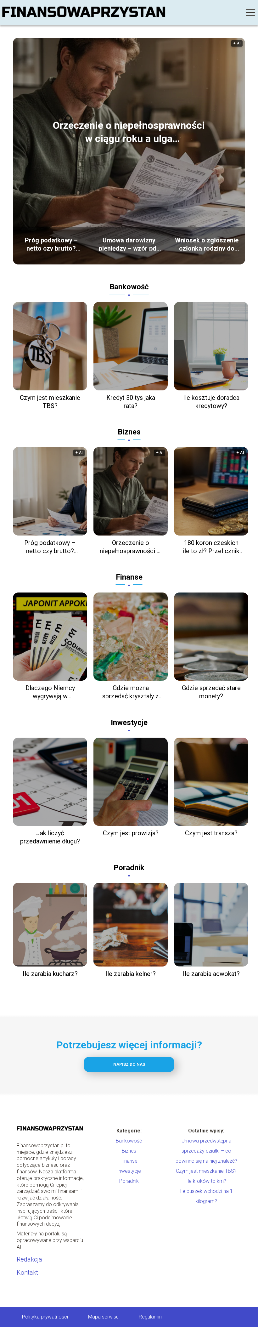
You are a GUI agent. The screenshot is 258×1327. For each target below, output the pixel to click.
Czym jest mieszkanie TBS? (50, 402)
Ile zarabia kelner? (130, 974)
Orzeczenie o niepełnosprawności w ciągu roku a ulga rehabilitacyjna (129, 132)
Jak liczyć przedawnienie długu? (50, 837)
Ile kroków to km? (206, 1181)
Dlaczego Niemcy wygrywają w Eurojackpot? (50, 692)
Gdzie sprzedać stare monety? (211, 692)
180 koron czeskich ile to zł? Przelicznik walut (211, 547)
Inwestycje (129, 722)
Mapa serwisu (103, 1317)
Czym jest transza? (211, 833)
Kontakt (27, 1272)
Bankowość (129, 286)
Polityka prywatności (45, 1317)
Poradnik (129, 867)
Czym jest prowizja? (131, 833)
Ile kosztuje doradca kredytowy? (211, 402)
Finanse (129, 577)
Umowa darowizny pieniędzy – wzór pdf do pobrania (129, 243)
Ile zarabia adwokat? (211, 974)
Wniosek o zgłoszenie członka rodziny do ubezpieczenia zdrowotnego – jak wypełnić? (206, 243)
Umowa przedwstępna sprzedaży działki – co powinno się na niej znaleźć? (206, 1151)
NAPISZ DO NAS (129, 1064)
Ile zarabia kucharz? (50, 974)
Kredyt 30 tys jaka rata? (130, 402)
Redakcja (29, 1259)
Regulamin (150, 1317)
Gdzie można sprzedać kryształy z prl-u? (130, 692)
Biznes (129, 432)
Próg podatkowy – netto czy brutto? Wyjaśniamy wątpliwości (51, 243)
